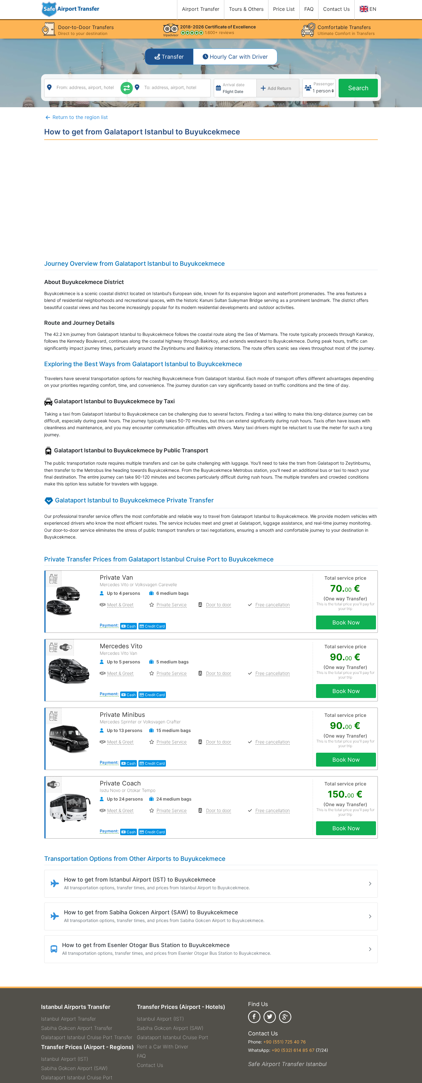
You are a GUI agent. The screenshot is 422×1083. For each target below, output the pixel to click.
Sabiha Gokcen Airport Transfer (76, 1028)
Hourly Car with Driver (238, 56)
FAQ (141, 1056)
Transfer (172, 56)
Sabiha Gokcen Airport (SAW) (74, 1068)
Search (358, 88)
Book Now (346, 622)
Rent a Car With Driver (162, 1046)
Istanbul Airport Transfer (68, 1019)
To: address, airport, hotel (170, 87)
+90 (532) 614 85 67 (293, 1050)
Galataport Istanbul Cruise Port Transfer (86, 1037)
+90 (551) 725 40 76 (284, 1041)
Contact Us (150, 1065)
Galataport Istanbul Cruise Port (76, 1077)
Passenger (324, 83)
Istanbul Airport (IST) (64, 1059)
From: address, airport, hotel (85, 87)
